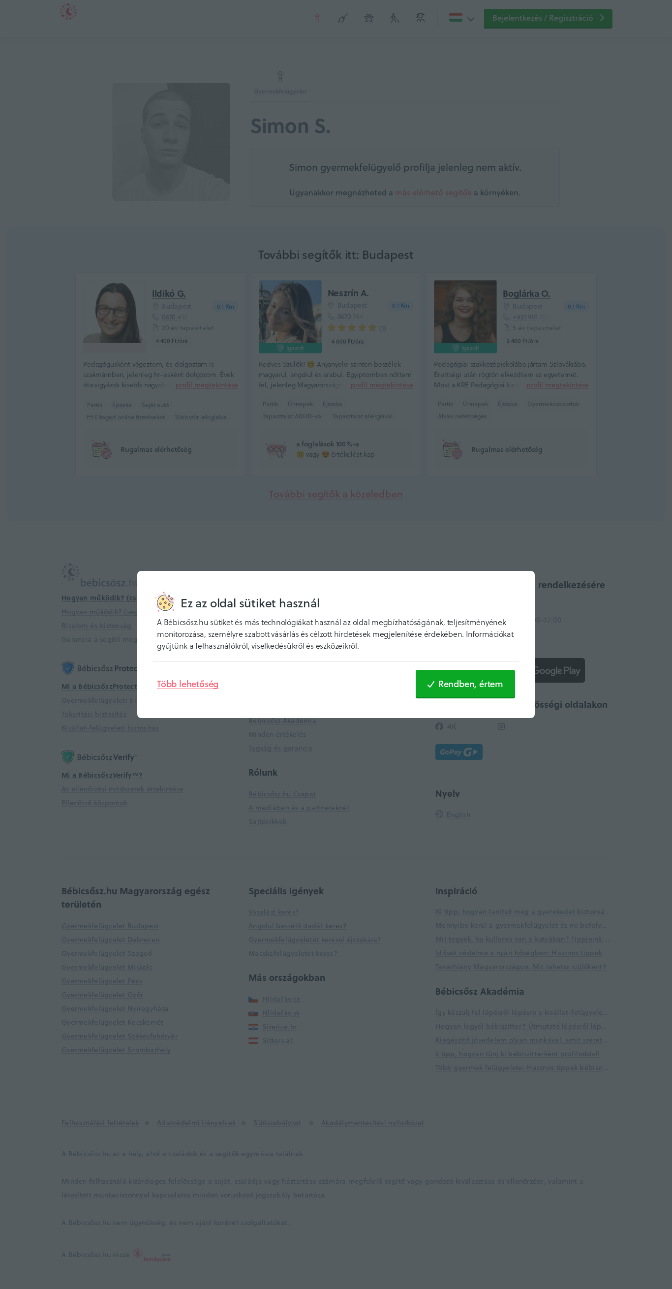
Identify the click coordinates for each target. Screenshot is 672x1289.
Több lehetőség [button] (187, 683)
